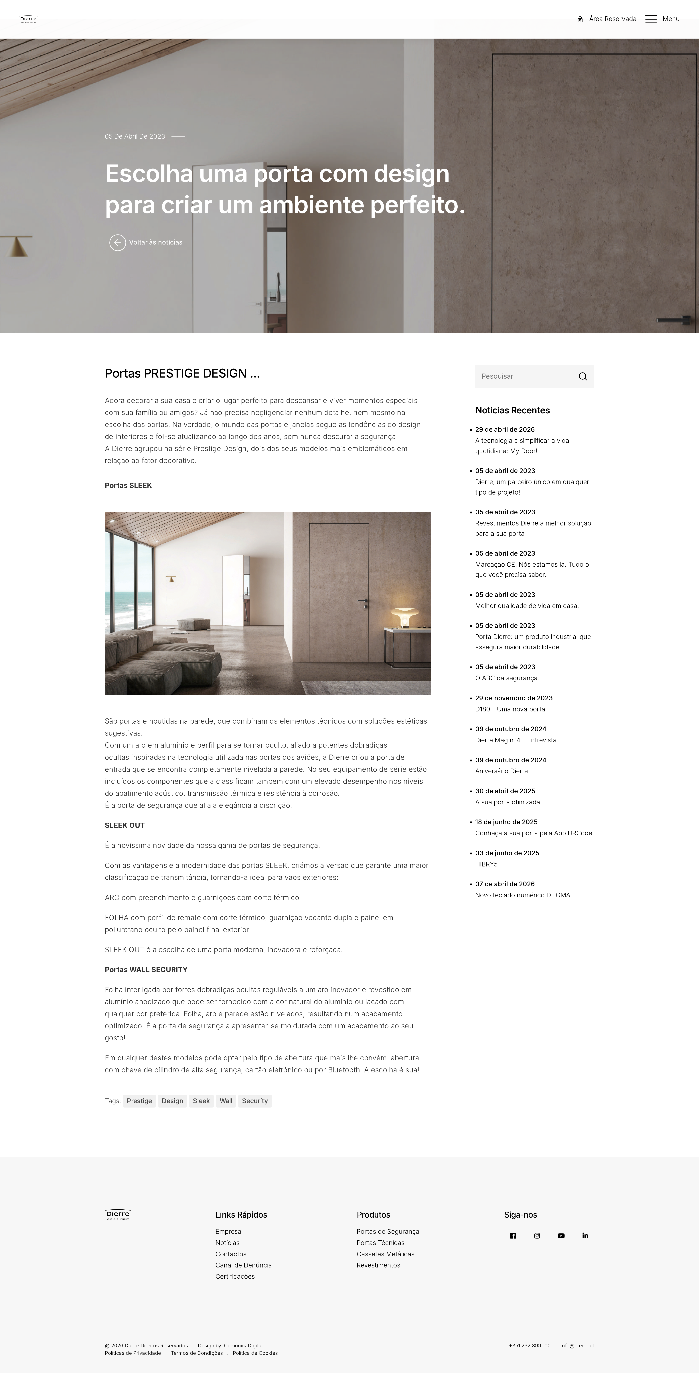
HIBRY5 (486, 864)
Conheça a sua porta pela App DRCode (533, 833)
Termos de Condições (197, 1353)
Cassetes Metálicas (385, 1254)
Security (255, 1101)
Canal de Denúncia (244, 1265)
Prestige (139, 1101)
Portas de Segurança (388, 1231)
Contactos (231, 1254)
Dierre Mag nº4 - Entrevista (516, 740)
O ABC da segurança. (507, 678)
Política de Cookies (255, 1353)
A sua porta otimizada (507, 802)
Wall (226, 1101)
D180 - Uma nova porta (510, 709)
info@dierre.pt (577, 1345)
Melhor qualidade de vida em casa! (527, 606)
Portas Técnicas (380, 1243)
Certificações (235, 1276)
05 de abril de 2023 (135, 136)
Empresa (228, 1231)
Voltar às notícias (155, 242)
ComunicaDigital (243, 1345)
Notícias (228, 1243)
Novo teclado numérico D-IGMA (522, 895)
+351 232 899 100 (530, 1345)
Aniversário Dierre (501, 771)
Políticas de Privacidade (133, 1353)
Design (172, 1101)
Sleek (201, 1101)
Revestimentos (378, 1265)
